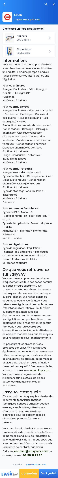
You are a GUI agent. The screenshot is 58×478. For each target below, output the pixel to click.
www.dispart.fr (39, 370)
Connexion (29, 473)
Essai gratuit (48, 473)
